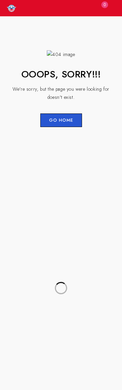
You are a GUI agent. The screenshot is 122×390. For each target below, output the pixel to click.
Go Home (61, 120)
